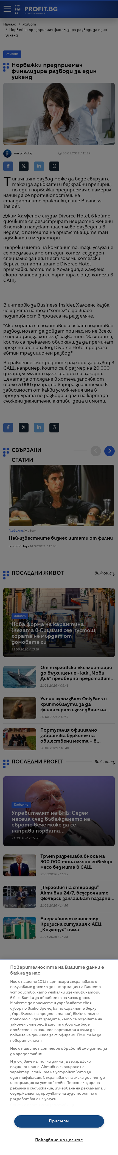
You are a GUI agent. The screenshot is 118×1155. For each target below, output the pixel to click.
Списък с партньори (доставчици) (43, 1105)
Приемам (59, 1121)
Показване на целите (59, 1140)
